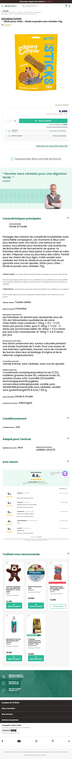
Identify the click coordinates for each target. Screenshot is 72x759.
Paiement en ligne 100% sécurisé (52, 146)
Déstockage (24, 1)
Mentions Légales (28, 755)
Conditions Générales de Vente (12, 752)
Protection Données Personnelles (58, 752)
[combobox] (30, 6)
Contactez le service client (11, 727)
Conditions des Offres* (40, 755)
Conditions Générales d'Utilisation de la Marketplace (34, 752)
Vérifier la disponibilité (59, 135)
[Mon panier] (69, 6)
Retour (5, 11)
